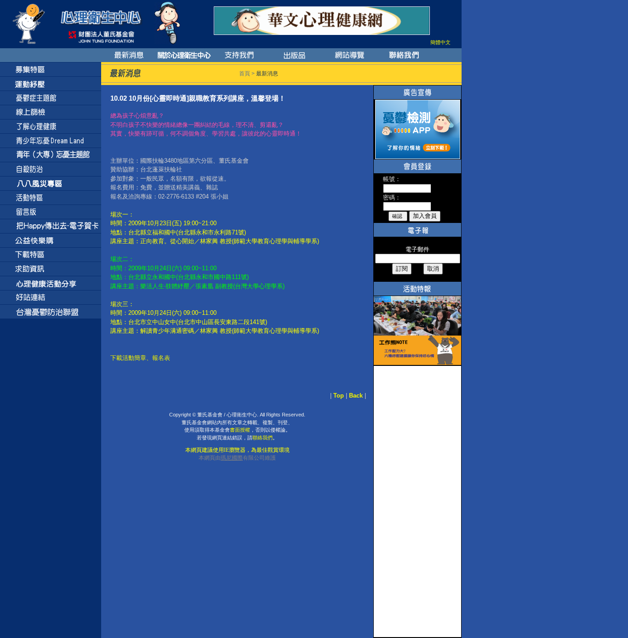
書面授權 (240, 430)
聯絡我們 (262, 437)
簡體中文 (440, 42)
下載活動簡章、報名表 (140, 357)
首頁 (244, 73)
